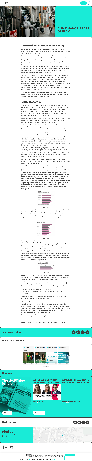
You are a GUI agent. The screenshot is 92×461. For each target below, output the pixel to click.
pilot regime (60, 60)
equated (52, 148)
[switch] (37, 459)
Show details (53, 459)
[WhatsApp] (83, 332)
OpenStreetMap (86, 442)
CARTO (75, 442)
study (37, 173)
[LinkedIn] (78, 332)
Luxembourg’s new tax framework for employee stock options (46, 382)
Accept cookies (70, 454)
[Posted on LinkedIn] (44, 347)
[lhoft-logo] (4, 2)
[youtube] (79, 422)
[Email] (87, 332)
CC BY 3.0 (79, 442)
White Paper (40, 401)
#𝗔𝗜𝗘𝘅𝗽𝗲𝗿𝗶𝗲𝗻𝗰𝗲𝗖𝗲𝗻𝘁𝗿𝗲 (27, 349)
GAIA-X (33, 71)
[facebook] (83, 422)
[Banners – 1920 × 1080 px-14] (47, 384)
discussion (47, 304)
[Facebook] (73, 332)
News (34, 401)
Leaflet (69, 442)
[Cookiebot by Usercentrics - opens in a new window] (21, 459)
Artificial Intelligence (61, 25)
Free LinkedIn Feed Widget (46, 366)
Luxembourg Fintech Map (46, 315)
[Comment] (25, 363)
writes (35, 125)
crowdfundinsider (38, 284)
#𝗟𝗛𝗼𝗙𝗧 (42, 349)
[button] (79, 3)
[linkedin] (75, 422)
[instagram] (87, 422)
